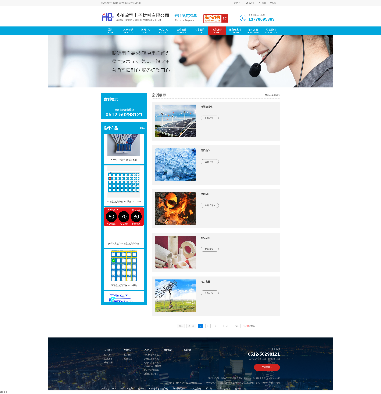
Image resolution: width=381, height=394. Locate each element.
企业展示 (108, 359)
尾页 (237, 326)
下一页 (225, 326)
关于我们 (262, 3)
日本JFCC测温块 (151, 370)
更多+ (142, 128)
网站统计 (3, 392)
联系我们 (273, 3)
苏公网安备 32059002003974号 (268, 378)
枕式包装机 (195, 388)
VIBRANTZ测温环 (152, 366)
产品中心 (148, 350)
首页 (267, 95)
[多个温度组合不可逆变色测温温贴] (124, 216)
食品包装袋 (224, 388)
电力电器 (205, 281)
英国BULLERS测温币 (152, 374)
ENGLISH (250, 3)
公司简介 (108, 355)
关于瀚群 (108, 350)
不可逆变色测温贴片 (152, 355)
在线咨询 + (267, 367)
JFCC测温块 (220, 383)
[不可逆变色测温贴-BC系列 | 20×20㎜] (124, 174)
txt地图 (277, 383)
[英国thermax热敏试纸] (124, 300)
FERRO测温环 (208, 383)
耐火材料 (205, 238)
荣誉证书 (108, 362)
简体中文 (237, 3)
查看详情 (210, 118)
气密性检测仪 (179, 388)
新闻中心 (128, 350)
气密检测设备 (126, 388)
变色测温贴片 (195, 383)
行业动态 (128, 359)
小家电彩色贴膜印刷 (158, 388)
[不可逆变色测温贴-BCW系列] (124, 258)
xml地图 (264, 383)
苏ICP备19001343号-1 (247, 378)
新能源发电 (207, 106)
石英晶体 (205, 150)
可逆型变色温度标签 (152, 362)
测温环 (141, 388)
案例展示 (275, 95)
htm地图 (271, 383)
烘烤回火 (205, 194)
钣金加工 (210, 388)
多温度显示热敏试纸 (152, 359)
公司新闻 (128, 355)
